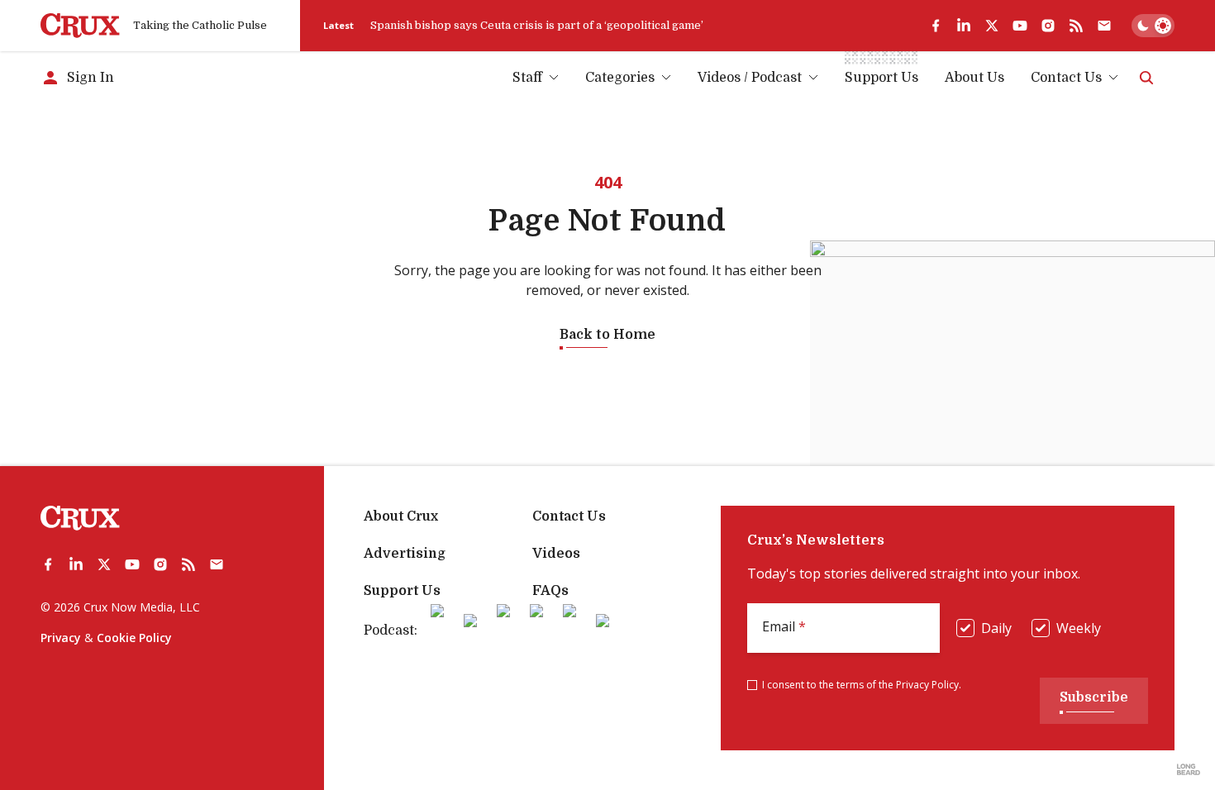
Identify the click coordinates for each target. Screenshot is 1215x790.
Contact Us (1066, 77)
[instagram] (1048, 26)
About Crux (401, 516)
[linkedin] (964, 26)
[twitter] (992, 26)
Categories (620, 77)
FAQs (550, 590)
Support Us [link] (881, 77)
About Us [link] (974, 77)
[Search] (1146, 77)
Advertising (405, 553)
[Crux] (80, 25)
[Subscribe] (1104, 26)
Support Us (402, 590)
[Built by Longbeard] (1188, 769)
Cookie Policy (134, 637)
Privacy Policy (927, 685)
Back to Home (607, 334)
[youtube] (1020, 26)
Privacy (60, 637)
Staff (527, 77)
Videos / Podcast (750, 77)
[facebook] (936, 26)
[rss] (1076, 26)
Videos (556, 553)
